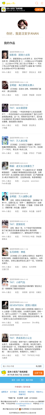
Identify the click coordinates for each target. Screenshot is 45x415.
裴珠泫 (4, 239)
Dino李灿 (35, 322)
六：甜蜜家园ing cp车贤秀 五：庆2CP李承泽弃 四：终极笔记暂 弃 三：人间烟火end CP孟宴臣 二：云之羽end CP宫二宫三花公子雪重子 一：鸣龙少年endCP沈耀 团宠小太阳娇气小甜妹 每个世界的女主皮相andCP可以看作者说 (22, 63)
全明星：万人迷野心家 (21, 196)
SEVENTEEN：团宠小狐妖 (23, 305)
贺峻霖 (31, 95)
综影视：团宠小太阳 (20, 54)
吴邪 (39, 72)
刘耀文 (38, 292)
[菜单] (42, 3)
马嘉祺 (4, 357)
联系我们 (22, 391)
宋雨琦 (24, 292)
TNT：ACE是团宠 (18, 107)
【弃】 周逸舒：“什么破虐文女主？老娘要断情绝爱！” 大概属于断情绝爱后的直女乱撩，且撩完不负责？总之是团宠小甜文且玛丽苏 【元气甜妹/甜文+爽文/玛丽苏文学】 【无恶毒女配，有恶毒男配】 (22, 173)
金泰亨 (38, 211)
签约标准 (26, 386)
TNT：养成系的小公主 (21, 337)
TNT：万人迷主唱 (18, 140)
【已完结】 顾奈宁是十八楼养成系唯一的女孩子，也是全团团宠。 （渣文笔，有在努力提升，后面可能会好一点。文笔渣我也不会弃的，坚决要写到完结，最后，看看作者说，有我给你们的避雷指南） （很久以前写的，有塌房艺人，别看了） (22, 346)
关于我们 (13, 391)
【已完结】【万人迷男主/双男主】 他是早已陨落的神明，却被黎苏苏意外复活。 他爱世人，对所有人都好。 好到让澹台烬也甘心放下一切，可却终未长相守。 (22, 259)
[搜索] (37, 3)
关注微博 (20, 398)
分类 (18, 380)
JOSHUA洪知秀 (8, 325)
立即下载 (39, 9)
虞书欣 (31, 292)
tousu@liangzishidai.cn (24, 403)
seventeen (35, 181)
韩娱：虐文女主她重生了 (22, 166)
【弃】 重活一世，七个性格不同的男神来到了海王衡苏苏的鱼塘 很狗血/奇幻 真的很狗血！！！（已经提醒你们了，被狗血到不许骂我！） (22, 230)
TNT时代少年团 (28, 236)
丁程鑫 (4, 127)
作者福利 (18, 386)
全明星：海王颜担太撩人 (22, 85)
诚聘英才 (4, 391)
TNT (24, 355)
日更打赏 (5, 269)
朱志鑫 (31, 211)
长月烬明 (32, 267)
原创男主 (32, 125)
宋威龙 (24, 211)
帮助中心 (39, 391)
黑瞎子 (24, 72)
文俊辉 (24, 95)
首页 (13, 380)
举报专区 (31, 391)
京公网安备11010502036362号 (31, 409)
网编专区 (22, 394)
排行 (23, 380)
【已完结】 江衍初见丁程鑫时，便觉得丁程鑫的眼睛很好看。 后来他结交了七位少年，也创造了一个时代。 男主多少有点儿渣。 (22, 147)
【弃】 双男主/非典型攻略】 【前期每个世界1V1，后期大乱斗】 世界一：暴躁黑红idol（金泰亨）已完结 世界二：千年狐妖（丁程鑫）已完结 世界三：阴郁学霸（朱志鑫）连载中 (22, 204)
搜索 (40, 366)
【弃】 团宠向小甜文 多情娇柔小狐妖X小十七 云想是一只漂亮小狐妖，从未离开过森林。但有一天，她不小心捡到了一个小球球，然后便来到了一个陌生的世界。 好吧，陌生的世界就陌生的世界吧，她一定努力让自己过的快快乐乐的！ (22, 314)
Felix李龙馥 (6, 183)
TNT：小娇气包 (17, 282)
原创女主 (32, 72)
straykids (25, 181)
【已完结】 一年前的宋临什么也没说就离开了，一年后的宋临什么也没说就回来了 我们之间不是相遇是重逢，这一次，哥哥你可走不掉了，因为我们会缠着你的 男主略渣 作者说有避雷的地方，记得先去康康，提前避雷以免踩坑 (22, 116)
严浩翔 (38, 153)
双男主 (24, 267)
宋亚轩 (38, 95)
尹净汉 (31, 153)
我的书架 (29, 380)
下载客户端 (11, 398)
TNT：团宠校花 (17, 224)
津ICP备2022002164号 (10, 409)
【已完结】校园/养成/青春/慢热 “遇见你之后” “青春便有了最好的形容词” (22, 287)
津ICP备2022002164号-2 (9, 401)
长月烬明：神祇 (17, 251)
